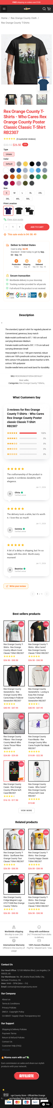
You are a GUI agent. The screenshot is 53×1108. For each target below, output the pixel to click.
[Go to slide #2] (26, 99)
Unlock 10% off (6, 1095)
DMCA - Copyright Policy (13, 1012)
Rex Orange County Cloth (24, 18)
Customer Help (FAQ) (11, 1046)
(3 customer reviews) (26, 139)
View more (26, 811)
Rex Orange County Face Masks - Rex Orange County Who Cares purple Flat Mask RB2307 (38, 742)
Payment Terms (9, 1033)
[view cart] (49, 9)
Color (6, 159)
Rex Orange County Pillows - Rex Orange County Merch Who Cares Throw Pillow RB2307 (13, 742)
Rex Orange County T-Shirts (15, 22)
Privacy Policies (9, 1008)
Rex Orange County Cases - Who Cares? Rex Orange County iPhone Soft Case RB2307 (37, 790)
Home (4, 18)
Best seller (23, 380)
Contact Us (7, 1041)
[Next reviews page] (46, 594)
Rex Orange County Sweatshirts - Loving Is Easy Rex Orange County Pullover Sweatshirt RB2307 (38, 695)
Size (6, 188)
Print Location (10, 203)
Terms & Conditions (11, 1003)
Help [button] (47, 1104)
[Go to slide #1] (11, 99)
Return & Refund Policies (13, 1037)
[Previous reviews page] (32, 594)
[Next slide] (47, 59)
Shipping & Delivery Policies (14, 1029)
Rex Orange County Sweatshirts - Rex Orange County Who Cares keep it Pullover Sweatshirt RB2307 (13, 695)
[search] (44, 9)
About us (6, 999)
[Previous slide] (6, 59)
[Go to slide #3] (42, 99)
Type (6, 149)
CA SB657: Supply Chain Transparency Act (21, 1016)
